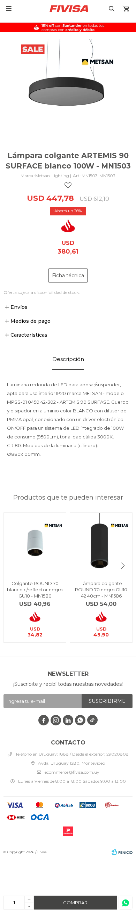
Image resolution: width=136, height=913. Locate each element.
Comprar (75, 902)
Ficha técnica (68, 275)
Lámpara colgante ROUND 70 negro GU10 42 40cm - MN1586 (101, 590)
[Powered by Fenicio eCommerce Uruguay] (122, 852)
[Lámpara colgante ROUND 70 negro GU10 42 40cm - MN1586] (101, 543)
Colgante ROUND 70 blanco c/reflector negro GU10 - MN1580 (35, 590)
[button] (123, 566)
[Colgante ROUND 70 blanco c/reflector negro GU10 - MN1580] (34, 543)
